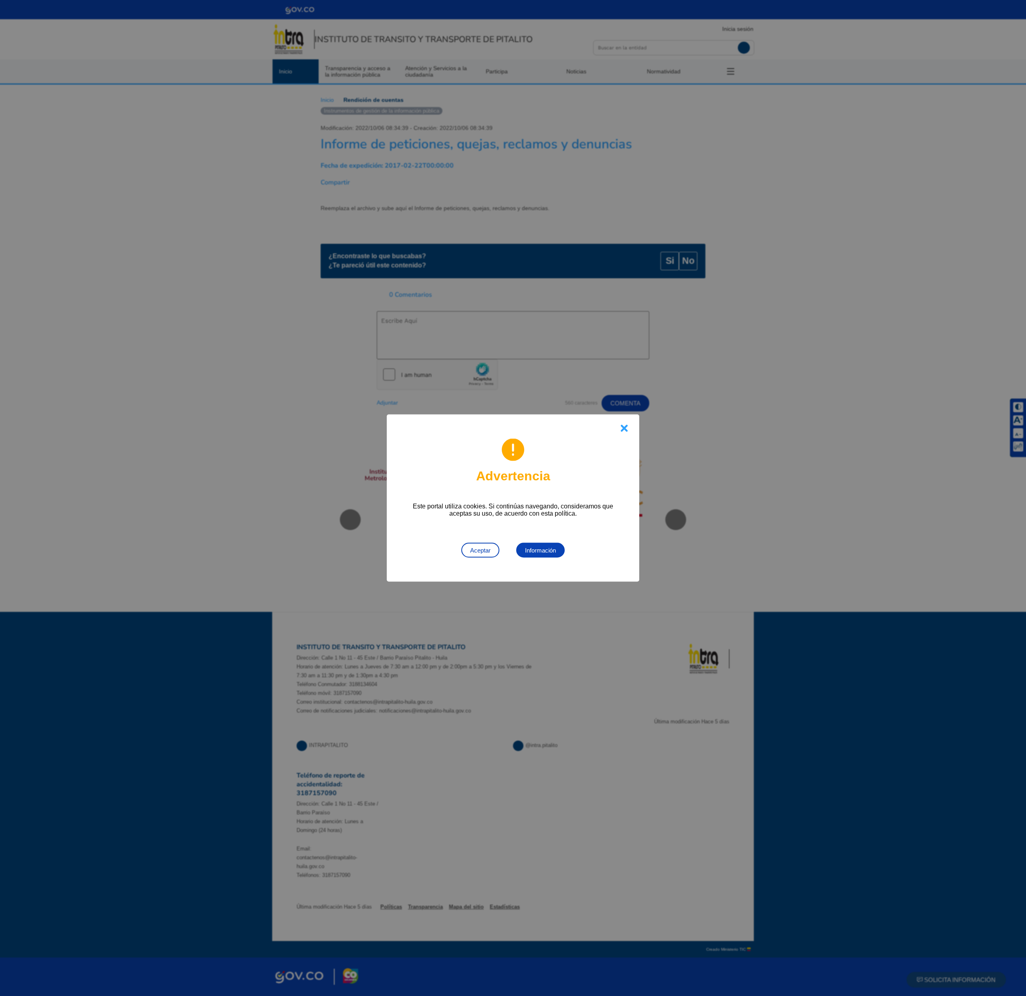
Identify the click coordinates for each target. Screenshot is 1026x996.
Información (540, 550)
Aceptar (480, 550)
